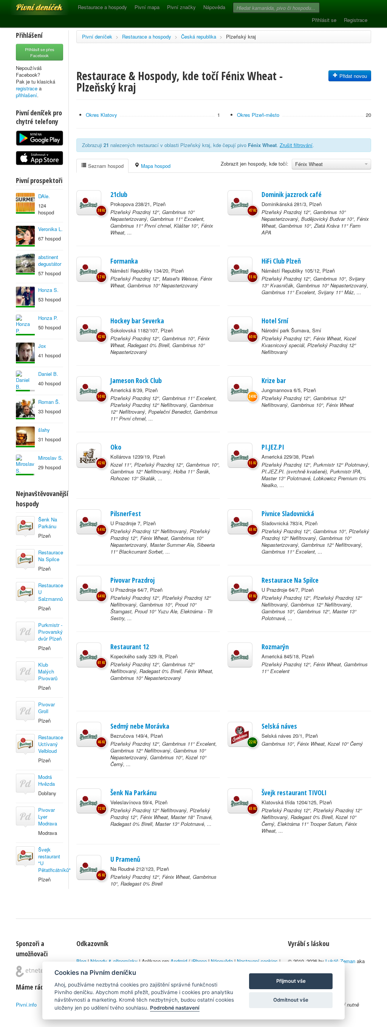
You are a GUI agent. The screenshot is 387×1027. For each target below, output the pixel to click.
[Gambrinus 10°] (240, 734)
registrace (26, 88)
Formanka (124, 260)
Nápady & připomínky (114, 961)
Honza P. (48, 317)
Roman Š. (49, 401)
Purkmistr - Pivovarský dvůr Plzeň (50, 631)
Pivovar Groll (46, 708)
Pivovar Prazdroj (132, 580)
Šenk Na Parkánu (47, 523)
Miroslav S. (50, 457)
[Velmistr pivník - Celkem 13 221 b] (25, 325)
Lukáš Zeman (340, 961)
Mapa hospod (154, 165)
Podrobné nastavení (175, 1008)
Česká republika (198, 36)
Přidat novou (352, 75)
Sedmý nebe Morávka (139, 726)
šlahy (44, 429)
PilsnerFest (125, 513)
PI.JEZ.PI (273, 446)
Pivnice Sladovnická (288, 513)
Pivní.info (26, 1004)
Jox (42, 345)
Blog (81, 961)
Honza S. (48, 289)
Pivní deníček (31, 4)
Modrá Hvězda (46, 780)
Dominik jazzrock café (292, 194)
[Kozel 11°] (88, 455)
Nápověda (214, 7)
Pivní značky (181, 7)
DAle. (44, 196)
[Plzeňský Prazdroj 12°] (88, 202)
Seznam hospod (105, 165)
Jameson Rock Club (136, 380)
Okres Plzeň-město (258, 114)
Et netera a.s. (33, 971)
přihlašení (26, 95)
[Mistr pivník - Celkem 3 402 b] (25, 381)
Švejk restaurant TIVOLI (294, 792)
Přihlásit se (324, 19)
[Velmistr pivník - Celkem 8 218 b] (25, 437)
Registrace (355, 19)
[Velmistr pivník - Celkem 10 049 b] (25, 353)
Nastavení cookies (257, 961)
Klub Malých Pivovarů (47, 671)
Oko (115, 446)
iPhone (199, 961)
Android (178, 961)
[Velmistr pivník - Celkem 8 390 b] (25, 203)
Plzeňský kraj (241, 36)
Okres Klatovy (101, 114)
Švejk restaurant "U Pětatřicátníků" (54, 859)
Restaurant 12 (129, 646)
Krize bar (274, 380)
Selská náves (279, 726)
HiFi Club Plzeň (281, 260)
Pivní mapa (147, 7)
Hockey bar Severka (137, 320)
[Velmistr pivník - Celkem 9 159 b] (25, 264)
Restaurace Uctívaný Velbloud (50, 744)
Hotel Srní (275, 320)
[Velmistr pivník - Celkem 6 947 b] (25, 236)
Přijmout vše (291, 981)
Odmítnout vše (290, 1000)
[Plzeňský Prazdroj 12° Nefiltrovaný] (88, 521)
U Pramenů (125, 859)
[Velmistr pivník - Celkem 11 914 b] (25, 297)
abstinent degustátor (49, 260)
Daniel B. (48, 373)
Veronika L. (50, 229)
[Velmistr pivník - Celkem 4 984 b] (25, 409)
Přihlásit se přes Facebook (39, 52)
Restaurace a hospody (102, 7)
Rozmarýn (275, 646)
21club (118, 194)
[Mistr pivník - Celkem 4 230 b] (25, 465)
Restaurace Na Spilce (50, 556)
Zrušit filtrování (296, 145)
